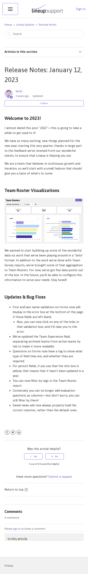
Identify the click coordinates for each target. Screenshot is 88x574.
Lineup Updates (25, 24)
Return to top (14, 489)
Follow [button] (44, 103)
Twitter (13, 432)
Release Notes (47, 24)
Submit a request (60, 476)
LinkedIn (18, 432)
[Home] (47, 13)
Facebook (7, 432)
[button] (10, 9)
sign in (16, 528)
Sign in (81, 9)
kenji (19, 91)
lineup (8, 24)
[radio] (33, 456)
